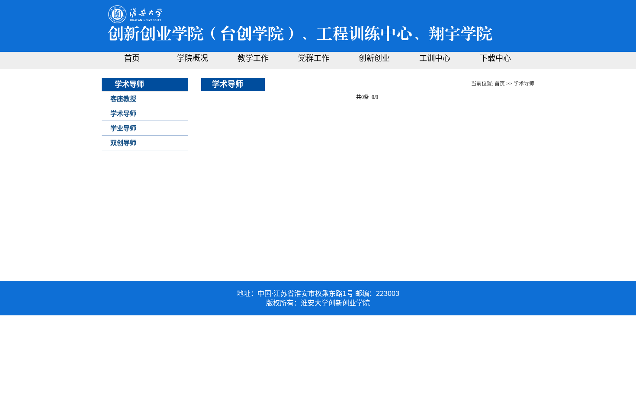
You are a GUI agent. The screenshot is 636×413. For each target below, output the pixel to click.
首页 (132, 58)
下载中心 (495, 58)
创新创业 (374, 58)
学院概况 (192, 58)
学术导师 (524, 84)
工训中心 (434, 58)
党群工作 (313, 58)
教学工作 (253, 58)
